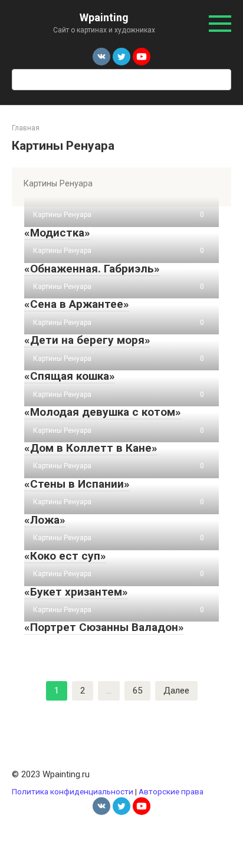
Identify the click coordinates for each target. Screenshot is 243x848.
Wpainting (104, 17)
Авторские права (171, 791)
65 (137, 690)
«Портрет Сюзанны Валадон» (104, 627)
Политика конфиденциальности (72, 791)
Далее (176, 690)
